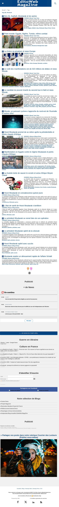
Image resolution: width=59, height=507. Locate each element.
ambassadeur (27, 166)
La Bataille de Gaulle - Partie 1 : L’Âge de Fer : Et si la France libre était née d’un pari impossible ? (28, 354)
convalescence (5, 202)
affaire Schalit (5, 264)
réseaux (48, 127)
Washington (27, 86)
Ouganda (38, 168)
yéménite (32, 188)
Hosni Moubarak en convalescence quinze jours (23, 193)
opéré (8, 240)
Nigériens (26, 147)
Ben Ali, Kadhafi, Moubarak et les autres (20, 16)
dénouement (12, 264)
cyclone (50, 104)
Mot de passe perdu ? (15, 380)
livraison (31, 146)
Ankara (36, 104)
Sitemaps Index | (28, 488)
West (49, 128)
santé (3, 107)
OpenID (3, 380)
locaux (47, 167)
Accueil (4, 10)
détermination (31, 187)
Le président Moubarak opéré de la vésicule (21, 231)
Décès (42, 144)
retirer (29, 148)
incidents (34, 84)
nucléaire (45, 63)
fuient (54, 83)
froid (46, 105)
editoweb (18, 264)
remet (19, 227)
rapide (31, 264)
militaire (26, 168)
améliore (4, 214)
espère (22, 264)
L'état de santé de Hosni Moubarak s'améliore (22, 206)
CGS (41, 488)
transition (16, 86)
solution (26, 128)
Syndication (35, 495)
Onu (35, 168)
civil (39, 144)
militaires (26, 85)
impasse (26, 126)
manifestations (46, 84)
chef (36, 166)
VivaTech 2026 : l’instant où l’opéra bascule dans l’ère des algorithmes (20, 362)
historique (29, 84)
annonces (31, 124)
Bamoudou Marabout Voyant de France (12, 406)
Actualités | (19, 488)
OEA (31, 127)
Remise (47, 168)
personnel (49, 106)
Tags (8, 10)
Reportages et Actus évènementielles (11, 411)
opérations (46, 85)
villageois (22, 86)
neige (36, 106)
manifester (40, 126)
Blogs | (23, 488)
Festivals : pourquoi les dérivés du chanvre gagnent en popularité (19, 365)
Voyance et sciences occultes (7, 425)
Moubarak (41, 28)
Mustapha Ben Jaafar (42, 45)
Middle (45, 126)
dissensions (31, 125)
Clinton (47, 124)
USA (16, 107)
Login (1, 376)
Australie (41, 104)
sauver (25, 188)
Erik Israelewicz (27, 45)
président (37, 147)
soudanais (41, 148)
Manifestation (53, 167)
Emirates (46, 144)
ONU (40, 106)
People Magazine (6, 403)
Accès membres (21, 495)
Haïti (25, 84)
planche (54, 85)
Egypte (29, 28)
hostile (25, 167)
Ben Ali (25, 28)
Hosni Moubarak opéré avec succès (18, 244)
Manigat (53, 84)
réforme (54, 106)
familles (49, 166)
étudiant (51, 144)
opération (9, 227)
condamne (35, 83)
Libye (37, 28)
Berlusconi (26, 63)
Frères (42, 105)
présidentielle (5, 86)
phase (50, 85)
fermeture (37, 187)
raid (53, 147)
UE (42, 128)
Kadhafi (34, 28)
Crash (40, 83)
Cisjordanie (42, 124)
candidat (46, 104)
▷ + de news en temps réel (29, 333)
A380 (25, 144)
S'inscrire (8, 380)
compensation (40, 166)
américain (32, 104)
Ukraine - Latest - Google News (9, 342)
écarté (54, 104)
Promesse (38, 127)
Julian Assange (33, 63)
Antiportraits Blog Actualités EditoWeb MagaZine (14, 413)
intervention (30, 167)
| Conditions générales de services (38, 498)
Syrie (30, 128)
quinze (16, 202)
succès (15, 252)
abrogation (26, 104)
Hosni (3, 252)
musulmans (32, 106)
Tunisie (53, 28)
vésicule (18, 240)
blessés (36, 144)
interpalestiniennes (33, 126)
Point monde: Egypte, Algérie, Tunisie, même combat (25, 34)
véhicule (45, 128)
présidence (31, 147)
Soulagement (11, 107)
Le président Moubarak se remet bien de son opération (26, 218)
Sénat (6, 107)
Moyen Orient (48, 28)
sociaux (52, 127)
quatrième (11, 86)
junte (44, 167)
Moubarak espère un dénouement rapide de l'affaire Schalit (28, 256)
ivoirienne (26, 146)
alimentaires (27, 83)
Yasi (22, 107)
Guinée (53, 166)
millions (31, 85)
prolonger (49, 147)
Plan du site (28, 495)
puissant (44, 127)
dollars (43, 83)
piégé (34, 127)
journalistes (40, 84)
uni (28, 188)
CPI (45, 166)
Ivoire (35, 167)
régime (43, 168)
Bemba (25, 187)
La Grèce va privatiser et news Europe (19, 51)
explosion (38, 105)
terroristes (38, 128)
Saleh (33, 148)
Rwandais (51, 168)
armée (32, 144)
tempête (33, 128)
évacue (29, 105)
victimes (4, 169)
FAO (47, 83)
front (41, 187)
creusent (51, 124)
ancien (32, 166)
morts (51, 105)
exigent (33, 105)
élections (37, 125)
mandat (49, 187)
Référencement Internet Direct (9, 408)
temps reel (35, 264)
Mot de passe (3, 379)
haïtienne (50, 125)
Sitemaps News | (36, 488)
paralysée (43, 106)
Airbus (28, 144)
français (50, 83)
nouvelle (41, 85)
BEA (31, 83)
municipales (27, 127)
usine (19, 107)
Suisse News (4, 401)
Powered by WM (16, 498)
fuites (46, 125)
